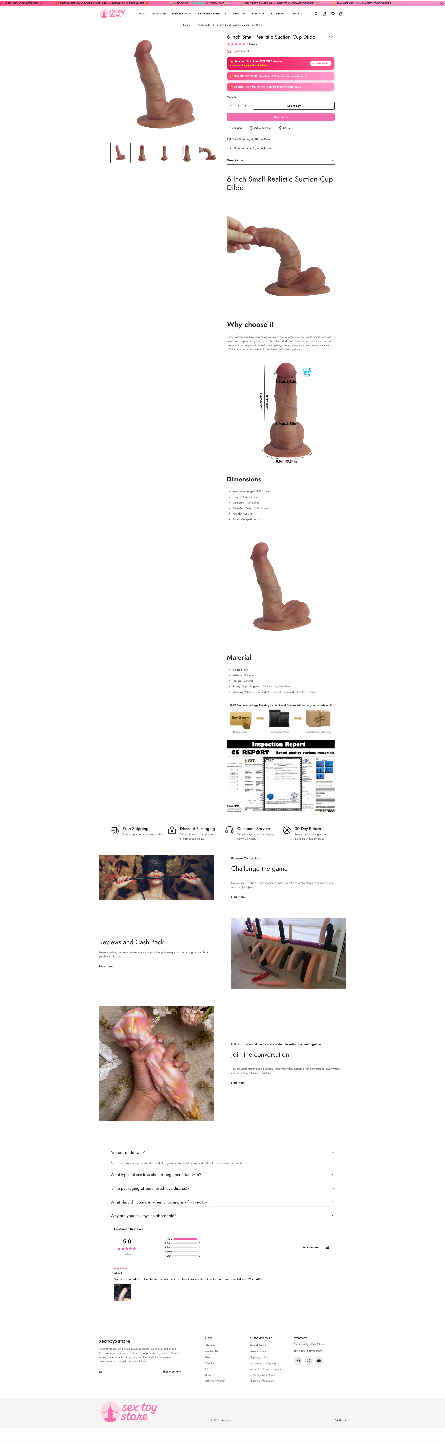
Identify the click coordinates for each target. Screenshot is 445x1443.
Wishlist (209, 1363)
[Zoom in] (211, 40)
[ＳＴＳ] (112, 13)
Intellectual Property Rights (265, 1369)
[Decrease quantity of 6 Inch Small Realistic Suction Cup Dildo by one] (231, 105)
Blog (208, 1375)
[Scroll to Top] (438, 1424)
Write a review (310, 1247)
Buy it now (280, 117)
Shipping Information (262, 1381)
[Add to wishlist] (331, 37)
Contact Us (211, 1351)
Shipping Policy (259, 1357)
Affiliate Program (215, 1381)
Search (209, 1357)
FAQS (208, 1369)
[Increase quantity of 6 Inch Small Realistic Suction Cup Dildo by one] (245, 105)
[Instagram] (298, 1361)
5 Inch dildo (203, 25)
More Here (238, 897)
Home (186, 25)
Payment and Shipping (263, 1363)
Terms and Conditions (262, 1375)
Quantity (232, 97)
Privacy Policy (258, 1351)
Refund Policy (258, 1345)
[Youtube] (319, 1361)
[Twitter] (308, 1361)
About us (210, 1345)
